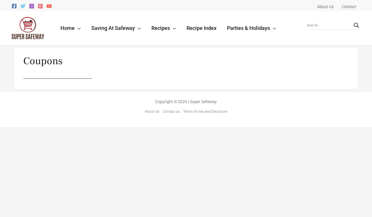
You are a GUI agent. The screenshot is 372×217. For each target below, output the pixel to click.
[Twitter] (23, 6)
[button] (78, 28)
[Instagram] (31, 6)
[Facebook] (14, 6)
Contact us (171, 112)
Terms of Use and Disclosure (205, 112)
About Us (152, 112)
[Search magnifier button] (356, 25)
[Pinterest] (40, 6)
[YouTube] (49, 6)
